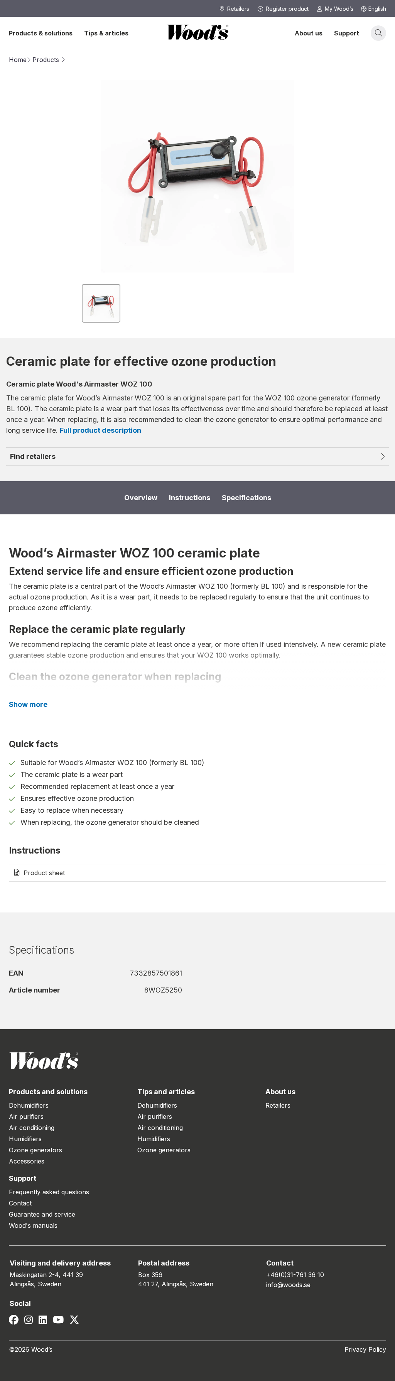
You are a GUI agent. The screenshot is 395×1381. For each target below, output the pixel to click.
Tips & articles (106, 33)
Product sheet (44, 873)
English (377, 8)
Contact (20, 1203)
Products (45, 60)
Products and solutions (48, 1092)
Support (346, 33)
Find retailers (33, 456)
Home (18, 60)
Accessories (26, 1161)
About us (308, 33)
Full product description (100, 430)
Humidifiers (25, 1139)
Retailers (277, 1105)
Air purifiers (26, 1116)
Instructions (189, 498)
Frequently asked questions (49, 1192)
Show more (28, 704)
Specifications (246, 498)
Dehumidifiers (29, 1105)
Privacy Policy (365, 1349)
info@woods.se (288, 1285)
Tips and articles (166, 1092)
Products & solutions (41, 33)
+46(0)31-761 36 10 (295, 1275)
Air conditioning (31, 1128)
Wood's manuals (33, 1225)
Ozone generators (35, 1150)
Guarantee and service (42, 1214)
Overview (140, 498)
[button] (101, 303)
